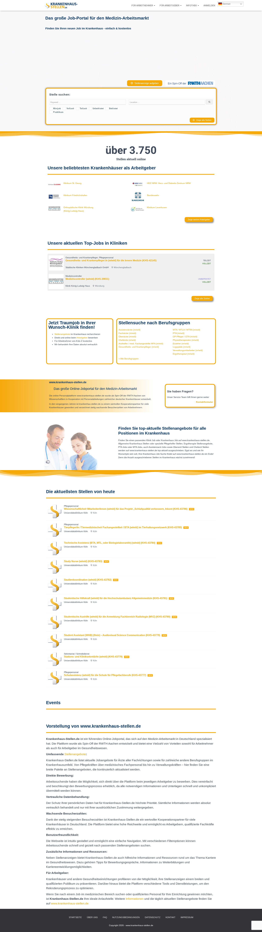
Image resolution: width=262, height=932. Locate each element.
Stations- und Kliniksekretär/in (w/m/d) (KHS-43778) (93, 656)
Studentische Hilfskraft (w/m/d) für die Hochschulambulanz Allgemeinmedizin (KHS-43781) (115, 598)
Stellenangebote (62, 334)
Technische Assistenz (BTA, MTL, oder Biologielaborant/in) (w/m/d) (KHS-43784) (109, 543)
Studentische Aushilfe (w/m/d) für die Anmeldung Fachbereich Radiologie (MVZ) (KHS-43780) (117, 616)
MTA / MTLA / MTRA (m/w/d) (186, 330)
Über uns (92, 917)
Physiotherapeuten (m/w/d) (186, 340)
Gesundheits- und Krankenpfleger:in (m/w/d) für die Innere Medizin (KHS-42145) (111, 260)
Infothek (191, 5)
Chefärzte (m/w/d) (127, 340)
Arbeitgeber (82, 337)
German (226, 4)
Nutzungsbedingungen (126, 917)
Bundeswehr (153, 195)
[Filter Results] (209, 101)
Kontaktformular (204, 402)
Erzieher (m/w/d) (181, 343)
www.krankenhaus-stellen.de (70, 903)
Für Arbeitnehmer (142, 5)
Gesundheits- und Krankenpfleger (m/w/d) (139, 347)
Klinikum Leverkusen (157, 207)
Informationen (135, 898)
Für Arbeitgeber (170, 5)
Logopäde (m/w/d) (181, 347)
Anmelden (209, 5)
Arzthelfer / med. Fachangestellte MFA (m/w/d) (141, 343)
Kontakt (170, 917)
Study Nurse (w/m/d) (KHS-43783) (83, 561)
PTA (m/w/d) (179, 333)
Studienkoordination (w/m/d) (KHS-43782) (87, 579)
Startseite (75, 917)
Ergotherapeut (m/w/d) (184, 354)
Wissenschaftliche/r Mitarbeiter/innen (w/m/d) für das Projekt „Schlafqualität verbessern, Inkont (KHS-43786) (125, 509)
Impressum (187, 917)
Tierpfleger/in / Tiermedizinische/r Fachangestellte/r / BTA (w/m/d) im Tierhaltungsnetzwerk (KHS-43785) (123, 527)
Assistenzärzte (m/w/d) (129, 330)
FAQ (105, 917)
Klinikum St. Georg (72, 183)
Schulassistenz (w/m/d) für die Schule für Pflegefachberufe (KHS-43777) (105, 675)
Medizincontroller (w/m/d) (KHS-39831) (87, 279)
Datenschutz (152, 917)
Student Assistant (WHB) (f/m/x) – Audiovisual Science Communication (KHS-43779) (112, 635)
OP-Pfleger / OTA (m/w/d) (185, 336)
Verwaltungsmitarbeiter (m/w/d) (188, 350)
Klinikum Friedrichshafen (75, 195)
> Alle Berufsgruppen (129, 358)
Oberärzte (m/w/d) (127, 336)
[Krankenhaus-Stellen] (61, 5)
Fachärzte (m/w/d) (127, 333)
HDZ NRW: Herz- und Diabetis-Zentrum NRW (169, 183)
